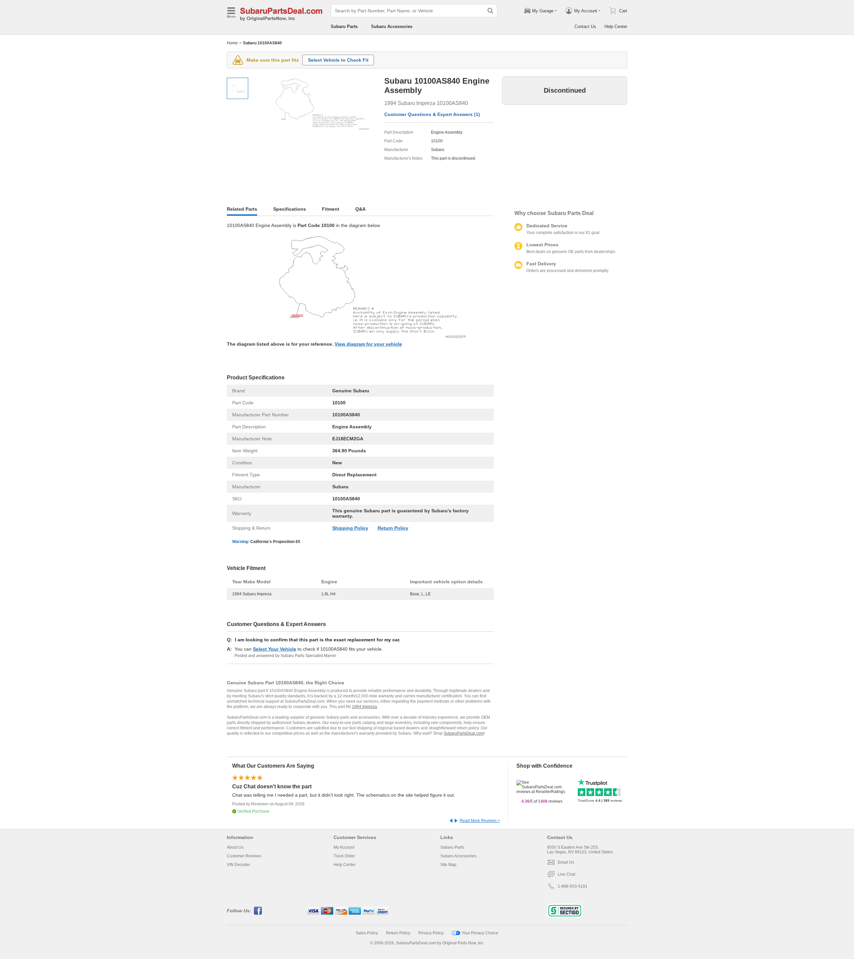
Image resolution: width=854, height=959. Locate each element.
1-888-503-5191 (572, 886)
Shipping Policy (350, 528)
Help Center (615, 26)
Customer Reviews (244, 856)
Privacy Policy (431, 933)
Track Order (344, 856)
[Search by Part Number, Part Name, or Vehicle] (490, 11)
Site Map (448, 864)
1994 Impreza (364, 706)
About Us (235, 847)
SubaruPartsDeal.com (464, 733)
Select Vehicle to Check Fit (338, 60)
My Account (344, 847)
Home (232, 43)
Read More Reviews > (480, 820)
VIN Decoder (238, 864)
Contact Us (585, 26)
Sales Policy (367, 933)
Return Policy (393, 528)
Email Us (566, 862)
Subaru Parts (344, 26)
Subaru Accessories (391, 26)
